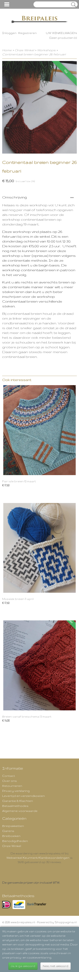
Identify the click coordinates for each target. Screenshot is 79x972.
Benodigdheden (15, 840)
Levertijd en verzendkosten (23, 795)
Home (7, 50)
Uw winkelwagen (61, 32)
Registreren (27, 32)
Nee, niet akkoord (55, 966)
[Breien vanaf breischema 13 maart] (39, 665)
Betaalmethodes (15, 805)
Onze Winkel (24, 50)
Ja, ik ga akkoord (23, 966)
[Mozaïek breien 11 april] (39, 548)
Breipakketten (13, 825)
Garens (8, 830)
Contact (8, 775)
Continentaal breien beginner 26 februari (34, 54)
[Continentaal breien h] (39, 107)
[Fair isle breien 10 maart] (39, 430)
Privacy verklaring (16, 790)
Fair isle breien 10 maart (19, 481)
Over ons (9, 780)
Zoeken (72, 4)
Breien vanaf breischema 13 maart (26, 716)
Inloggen (9, 32)
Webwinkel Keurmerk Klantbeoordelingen (37, 857)
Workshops (46, 50)
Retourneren (12, 785)
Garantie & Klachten (17, 800)
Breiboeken (11, 835)
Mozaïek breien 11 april (18, 599)
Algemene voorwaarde (20, 810)
